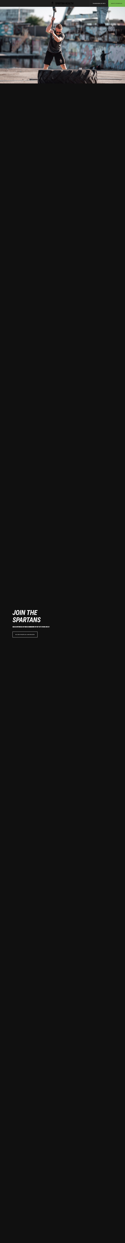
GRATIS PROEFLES (116, 3)
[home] (62, 3)
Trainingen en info (99, 3)
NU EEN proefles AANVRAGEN (25, 634)
